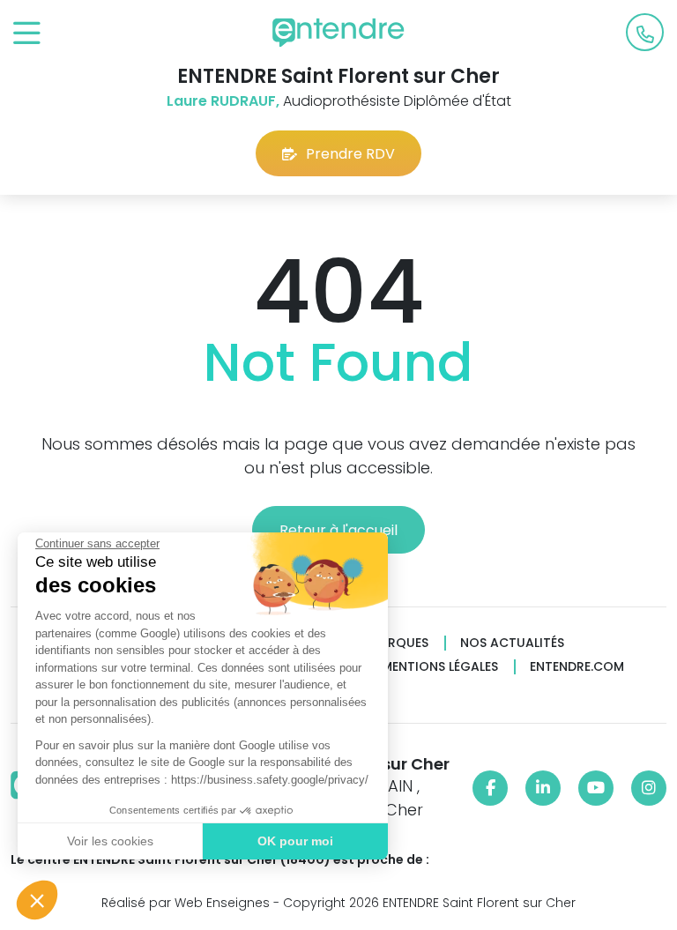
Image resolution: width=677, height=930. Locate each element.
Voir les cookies (110, 841)
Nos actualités (512, 643)
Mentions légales (440, 666)
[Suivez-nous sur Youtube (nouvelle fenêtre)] (596, 788)
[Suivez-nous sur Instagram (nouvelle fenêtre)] (648, 788)
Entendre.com (577, 666)
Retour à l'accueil (338, 530)
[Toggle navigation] (27, 34)
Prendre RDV (350, 154)
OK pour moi (295, 841)
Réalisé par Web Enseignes (185, 902)
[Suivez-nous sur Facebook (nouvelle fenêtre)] (490, 788)
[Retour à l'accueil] (338, 33)
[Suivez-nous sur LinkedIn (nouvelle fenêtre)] (543, 788)
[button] (37, 900)
